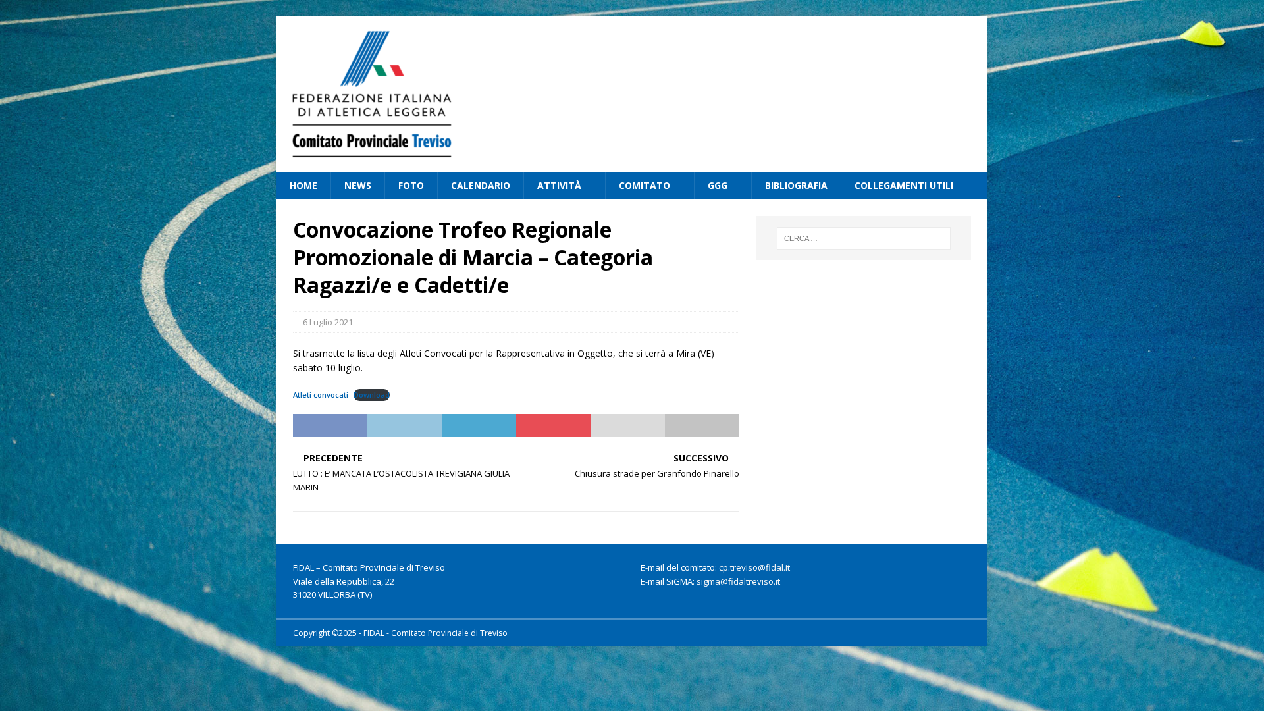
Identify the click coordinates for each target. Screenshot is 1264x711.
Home (303, 185)
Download (372, 395)
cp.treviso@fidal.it (754, 567)
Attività (559, 185)
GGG (717, 185)
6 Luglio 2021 (328, 322)
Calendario (480, 185)
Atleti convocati (320, 395)
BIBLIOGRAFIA (796, 185)
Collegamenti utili (904, 185)
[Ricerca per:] (864, 238)
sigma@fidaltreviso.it (738, 581)
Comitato (644, 185)
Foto (411, 185)
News (357, 185)
